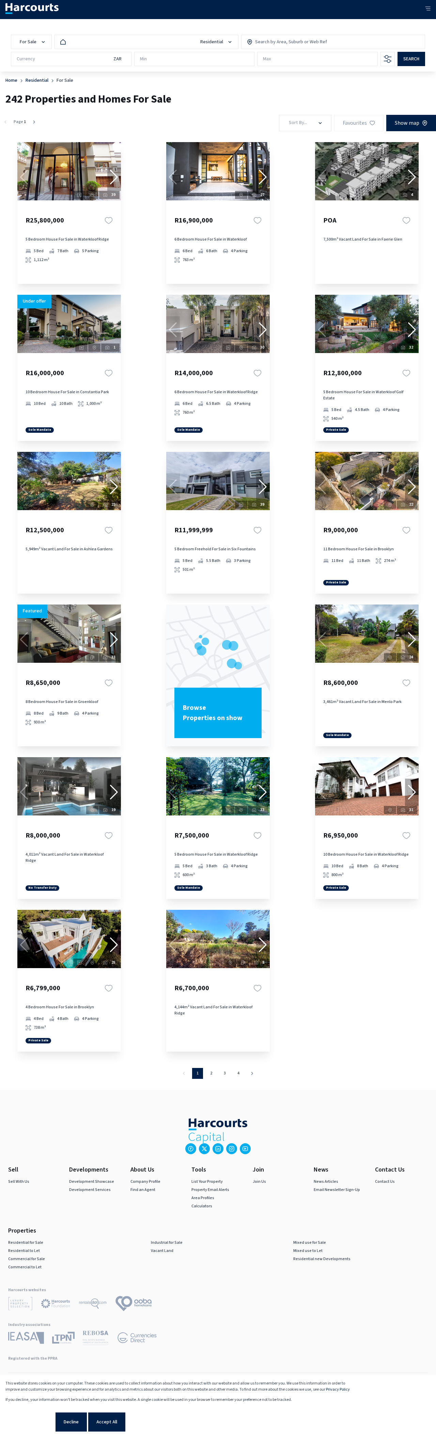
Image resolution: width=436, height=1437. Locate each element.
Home (11, 80)
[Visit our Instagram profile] (231, 1148)
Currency (26, 59)
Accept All (106, 1422)
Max (267, 59)
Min (143, 59)
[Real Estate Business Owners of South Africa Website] (95, 1339)
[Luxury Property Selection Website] (20, 1305)
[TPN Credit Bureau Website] (63, 1339)
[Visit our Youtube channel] (245, 1148)
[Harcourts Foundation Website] (56, 1305)
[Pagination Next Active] (34, 122)
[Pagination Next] (252, 1073)
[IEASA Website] (26, 1339)
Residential (37, 80)
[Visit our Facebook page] (190, 1148)
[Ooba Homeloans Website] (133, 1305)
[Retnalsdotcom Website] (93, 1304)
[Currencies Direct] (137, 1339)
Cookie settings (30, 1422)
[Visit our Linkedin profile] (218, 1148)
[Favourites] (109, 220)
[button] (114, 177)
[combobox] (284, 42)
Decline (71, 1422)
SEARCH (411, 59)
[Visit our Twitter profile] (204, 1148)
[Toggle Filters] (387, 59)
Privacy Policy (338, 1389)
